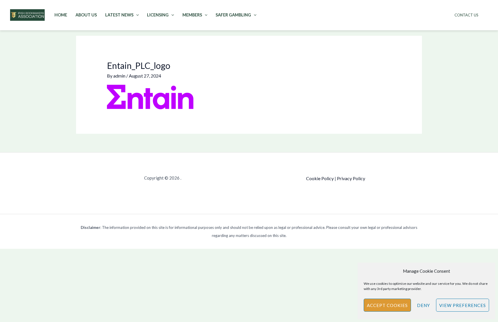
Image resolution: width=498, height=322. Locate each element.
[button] (136, 14)
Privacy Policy (351, 178)
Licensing (158, 14)
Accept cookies (387, 305)
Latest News (119, 14)
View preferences (462, 305)
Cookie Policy (320, 178)
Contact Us (466, 15)
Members (192, 14)
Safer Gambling (233, 14)
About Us (86, 14)
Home (60, 14)
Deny (423, 305)
